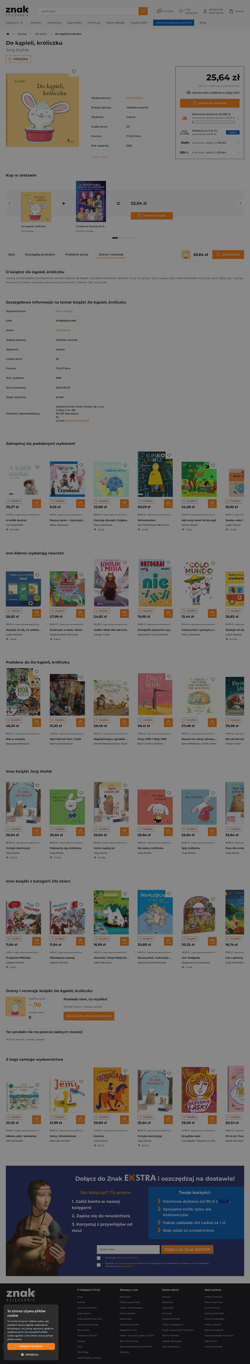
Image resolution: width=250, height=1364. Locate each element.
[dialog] (31, 1332)
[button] (31, 1354)
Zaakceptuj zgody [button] (31, 1346)
